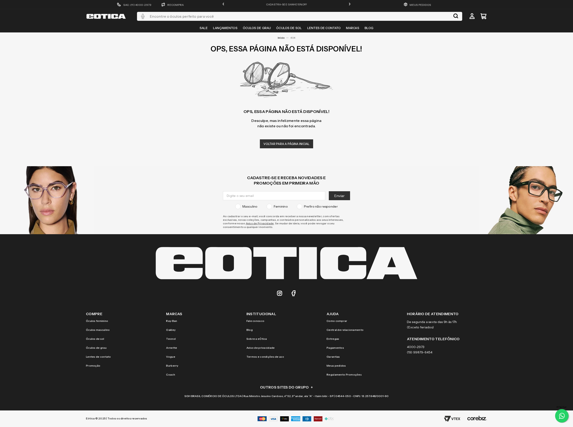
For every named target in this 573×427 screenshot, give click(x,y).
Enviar (339, 195)
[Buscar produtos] (455, 16)
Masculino (250, 206)
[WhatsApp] (562, 416)
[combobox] (299, 16)
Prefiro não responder (321, 206)
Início (281, 37)
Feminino (281, 206)
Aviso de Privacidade (260, 223)
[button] (223, 4)
